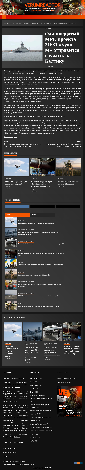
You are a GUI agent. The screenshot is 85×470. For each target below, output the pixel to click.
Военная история (36, 395)
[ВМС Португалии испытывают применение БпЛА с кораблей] (11, 294)
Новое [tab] (9, 215)
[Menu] (7, 17)
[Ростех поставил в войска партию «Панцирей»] (68, 167)
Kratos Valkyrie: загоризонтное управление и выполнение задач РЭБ (41, 244)
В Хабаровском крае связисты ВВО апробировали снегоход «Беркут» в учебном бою (63, 144)
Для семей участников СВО (39, 410)
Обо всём (33, 421)
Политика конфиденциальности (13, 461)
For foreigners (34, 378)
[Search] (81, 17)
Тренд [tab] (34, 215)
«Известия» (19, 89)
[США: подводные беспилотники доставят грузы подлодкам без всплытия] (11, 284)
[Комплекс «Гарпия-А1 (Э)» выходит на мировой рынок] (16, 167)
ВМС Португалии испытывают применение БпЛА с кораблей (39, 296)
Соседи (32, 434)
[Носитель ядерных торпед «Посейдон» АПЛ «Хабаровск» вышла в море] (42, 167)
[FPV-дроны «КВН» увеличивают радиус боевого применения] (11, 305)
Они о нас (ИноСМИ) (37, 424)
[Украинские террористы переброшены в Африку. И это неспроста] (11, 263)
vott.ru (5, 456)
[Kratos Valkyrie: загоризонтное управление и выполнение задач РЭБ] (11, 242)
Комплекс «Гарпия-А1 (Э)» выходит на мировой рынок (16, 183)
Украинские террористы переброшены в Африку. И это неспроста (40, 264)
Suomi (32, 382)
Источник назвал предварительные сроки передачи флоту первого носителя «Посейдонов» (22, 144)
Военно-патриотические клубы (41, 399)
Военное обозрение (10, 137)
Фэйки (32, 441)
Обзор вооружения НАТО (26, 230)
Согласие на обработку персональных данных (18, 464)
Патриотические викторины (40, 427)
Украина (33, 437)
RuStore (17, 437)
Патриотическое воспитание (40, 431)
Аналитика (34, 385)
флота (46, 73)
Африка (20, 262)
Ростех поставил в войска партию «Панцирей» (34, 275)
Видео (32, 392)
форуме (5, 408)
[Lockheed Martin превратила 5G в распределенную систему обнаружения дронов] (11, 232)
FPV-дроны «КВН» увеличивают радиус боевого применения (39, 306)
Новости (48, 29)
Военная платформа (10, 452)
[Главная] (4, 17)
